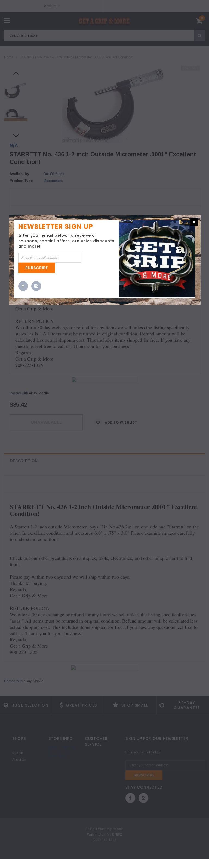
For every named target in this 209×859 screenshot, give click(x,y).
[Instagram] (36, 286)
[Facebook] (23, 286)
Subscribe (36, 268)
